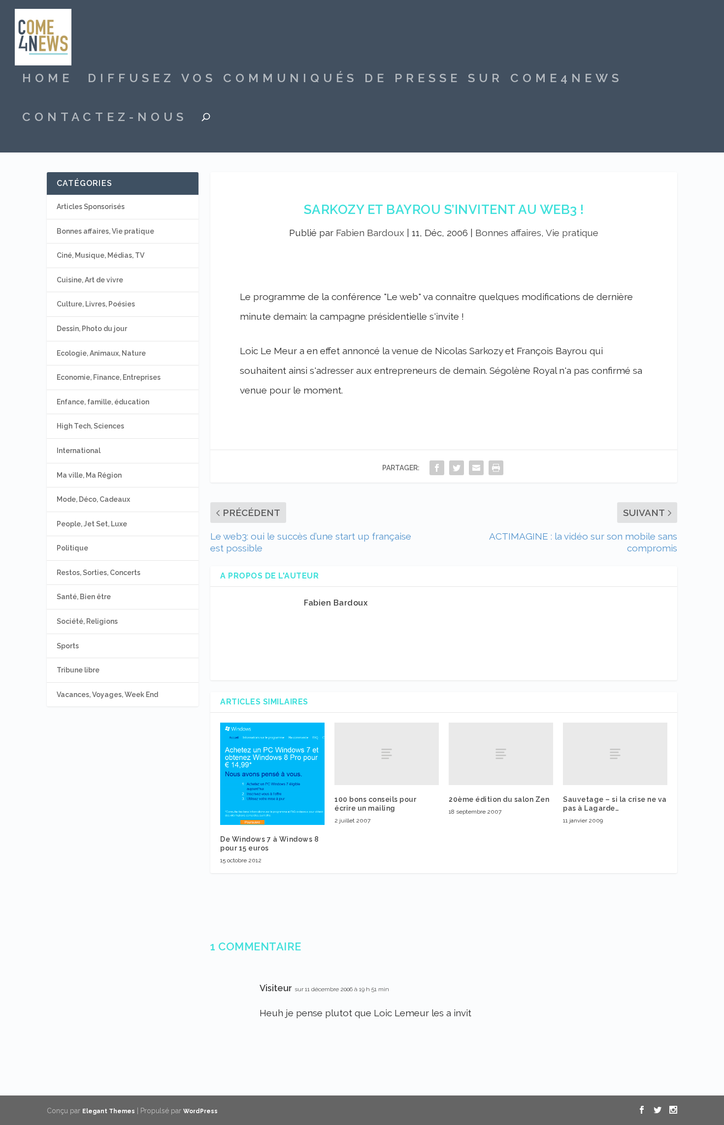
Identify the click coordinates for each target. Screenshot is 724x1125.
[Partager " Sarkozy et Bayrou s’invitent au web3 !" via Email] (476, 467)
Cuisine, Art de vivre (90, 280)
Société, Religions (87, 621)
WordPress (200, 1111)
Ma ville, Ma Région (89, 475)
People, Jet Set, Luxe (92, 524)
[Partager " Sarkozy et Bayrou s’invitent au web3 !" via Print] (496, 467)
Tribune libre (78, 670)
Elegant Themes (108, 1111)
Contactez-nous (104, 118)
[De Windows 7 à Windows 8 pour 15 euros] (272, 774)
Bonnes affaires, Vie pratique (536, 232)
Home (47, 79)
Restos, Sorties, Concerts (98, 573)
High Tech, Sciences (90, 426)
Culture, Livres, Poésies (96, 304)
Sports (68, 646)
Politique (72, 548)
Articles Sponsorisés (91, 207)
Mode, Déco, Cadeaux (93, 499)
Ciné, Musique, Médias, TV (100, 255)
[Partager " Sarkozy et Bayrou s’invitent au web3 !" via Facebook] (437, 467)
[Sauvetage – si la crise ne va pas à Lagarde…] (615, 754)
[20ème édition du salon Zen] (501, 754)
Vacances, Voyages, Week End (107, 695)
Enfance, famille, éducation (103, 402)
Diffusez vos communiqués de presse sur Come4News (355, 79)
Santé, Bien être (84, 597)
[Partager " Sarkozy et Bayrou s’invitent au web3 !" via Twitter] (456, 467)
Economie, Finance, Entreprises (109, 377)
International (78, 451)
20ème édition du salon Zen (499, 799)
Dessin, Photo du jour (92, 329)
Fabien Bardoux (370, 232)
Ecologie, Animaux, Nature (101, 353)
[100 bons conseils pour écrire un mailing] (386, 754)
